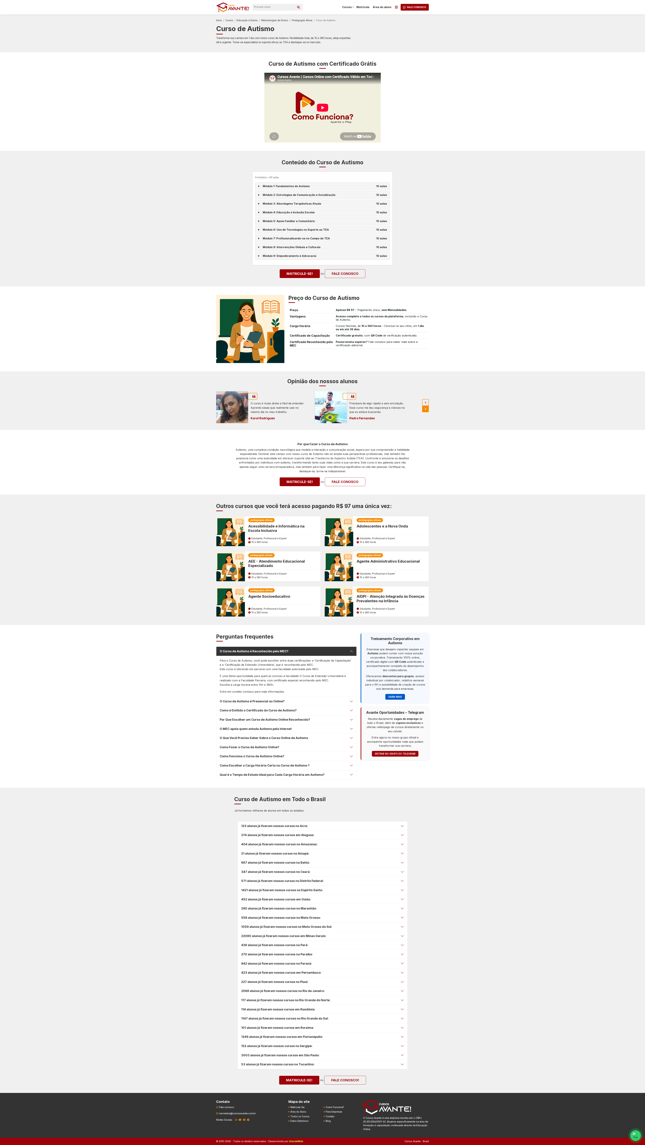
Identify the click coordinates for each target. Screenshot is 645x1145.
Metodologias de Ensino (274, 20)
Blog (328, 1120)
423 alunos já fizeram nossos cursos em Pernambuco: (281, 972)
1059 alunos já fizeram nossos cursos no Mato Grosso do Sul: (286, 926)
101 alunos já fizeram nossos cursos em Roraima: (277, 1027)
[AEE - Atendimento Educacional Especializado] (230, 566)
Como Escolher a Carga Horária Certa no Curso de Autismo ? (265, 765)
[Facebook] (244, 1120)
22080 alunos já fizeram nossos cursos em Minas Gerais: (283, 936)
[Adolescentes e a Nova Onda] (339, 531)
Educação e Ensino (247, 20)
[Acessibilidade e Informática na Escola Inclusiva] (230, 531)
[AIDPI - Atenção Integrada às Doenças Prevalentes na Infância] (339, 601)
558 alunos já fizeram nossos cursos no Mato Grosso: (281, 917)
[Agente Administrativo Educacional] (339, 566)
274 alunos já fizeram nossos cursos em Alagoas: (277, 835)
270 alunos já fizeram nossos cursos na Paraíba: (277, 954)
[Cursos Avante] (386, 1107)
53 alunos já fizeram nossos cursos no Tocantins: (277, 1064)
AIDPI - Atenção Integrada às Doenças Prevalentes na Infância (390, 598)
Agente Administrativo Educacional (388, 561)
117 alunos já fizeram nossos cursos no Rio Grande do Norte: (285, 1000)
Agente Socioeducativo (269, 596)
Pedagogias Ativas (302, 20)
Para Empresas (334, 1111)
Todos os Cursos (299, 1116)
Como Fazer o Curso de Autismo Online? (249, 747)
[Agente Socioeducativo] (230, 601)
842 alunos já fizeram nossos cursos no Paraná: (276, 963)
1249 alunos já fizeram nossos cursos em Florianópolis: (282, 1036)
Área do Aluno (298, 1111)
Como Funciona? (335, 1107)
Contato (330, 1116)
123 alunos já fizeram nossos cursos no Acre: (274, 826)
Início (219, 20)
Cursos (229, 20)
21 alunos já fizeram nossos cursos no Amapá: (275, 853)
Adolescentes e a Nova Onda (382, 526)
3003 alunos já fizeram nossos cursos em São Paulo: (280, 1055)
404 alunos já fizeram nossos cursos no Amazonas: (279, 844)
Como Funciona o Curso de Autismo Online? (252, 756)
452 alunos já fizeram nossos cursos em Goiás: (276, 899)
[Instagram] (236, 1120)
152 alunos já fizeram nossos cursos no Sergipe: (276, 1046)
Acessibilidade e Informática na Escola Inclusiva (276, 528)
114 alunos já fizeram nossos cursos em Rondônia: (278, 1009)
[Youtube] (240, 1120)
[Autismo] (250, 328)
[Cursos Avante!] (232, 7)
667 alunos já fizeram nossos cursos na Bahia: (275, 862)
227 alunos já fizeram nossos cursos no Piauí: (274, 982)
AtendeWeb (296, 1141)
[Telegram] (248, 1120)
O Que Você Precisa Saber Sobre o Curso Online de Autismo (264, 738)
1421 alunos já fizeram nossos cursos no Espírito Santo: (282, 890)
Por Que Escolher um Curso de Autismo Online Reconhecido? (265, 719)
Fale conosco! (345, 1080)
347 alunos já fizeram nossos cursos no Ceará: (275, 872)
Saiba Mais (395, 696)
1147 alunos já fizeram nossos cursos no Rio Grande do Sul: (285, 1018)
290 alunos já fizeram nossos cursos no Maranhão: (279, 908)
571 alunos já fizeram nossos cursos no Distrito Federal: (282, 881)
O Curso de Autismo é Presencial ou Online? (252, 701)
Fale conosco (345, 274)
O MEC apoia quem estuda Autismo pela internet (256, 729)
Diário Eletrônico (299, 1120)
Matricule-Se (297, 1107)
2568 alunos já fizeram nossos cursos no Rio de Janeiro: (283, 991)
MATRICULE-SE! (300, 274)
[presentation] (425, 402)
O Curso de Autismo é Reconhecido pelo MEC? (254, 651)
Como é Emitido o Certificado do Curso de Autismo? (258, 710)
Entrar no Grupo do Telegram (395, 753)
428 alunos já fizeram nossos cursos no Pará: (274, 945)
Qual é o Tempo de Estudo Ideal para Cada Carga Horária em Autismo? (272, 774)
